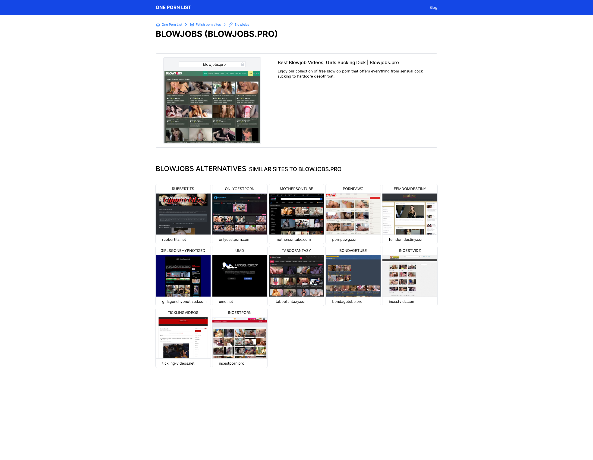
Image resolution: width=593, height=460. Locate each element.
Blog (433, 7)
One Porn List (173, 7)
